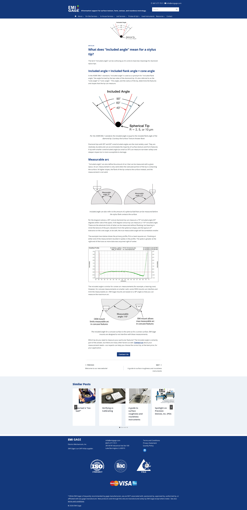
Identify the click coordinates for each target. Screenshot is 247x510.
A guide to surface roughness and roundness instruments (145, 368)
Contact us (138, 342)
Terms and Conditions (151, 440)
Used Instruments (147, 16)
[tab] (119, 427)
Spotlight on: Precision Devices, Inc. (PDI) (163, 411)
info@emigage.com (112, 440)
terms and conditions (76, 501)
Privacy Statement (150, 443)
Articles (91, 45)
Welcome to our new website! (96, 366)
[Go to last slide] (75, 407)
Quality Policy (148, 446)
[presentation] (87, 396)
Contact (169, 16)
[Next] (171, 407)
